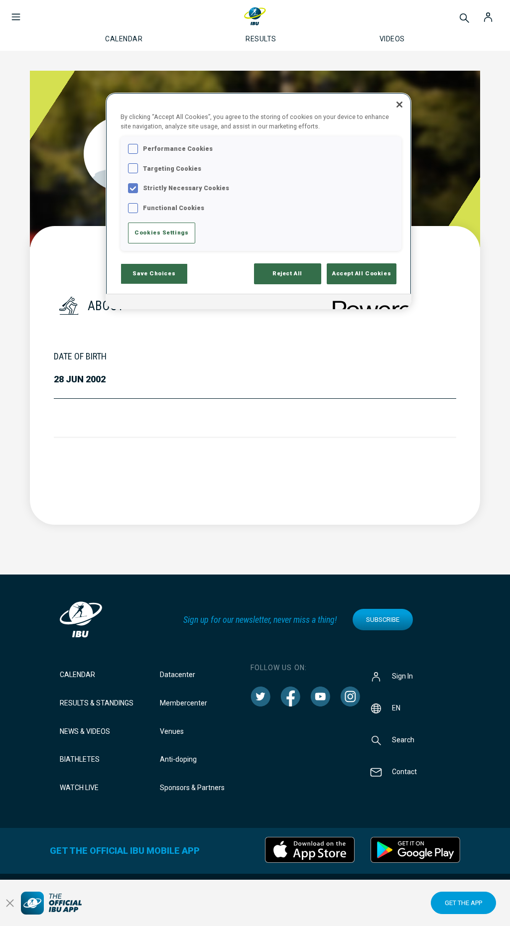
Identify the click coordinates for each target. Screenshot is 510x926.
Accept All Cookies (361, 273)
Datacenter (177, 675)
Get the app (463, 903)
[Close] (399, 105)
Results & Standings (96, 703)
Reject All (287, 273)
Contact (404, 772)
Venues (172, 731)
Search (403, 740)
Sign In (402, 676)
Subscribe (382, 619)
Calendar (77, 675)
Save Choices (153, 273)
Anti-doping (178, 759)
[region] (258, 201)
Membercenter (183, 703)
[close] (10, 903)
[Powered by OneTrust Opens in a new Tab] (368, 303)
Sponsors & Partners (192, 788)
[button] (16, 12)
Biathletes (80, 759)
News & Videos (85, 731)
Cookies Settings (161, 232)
